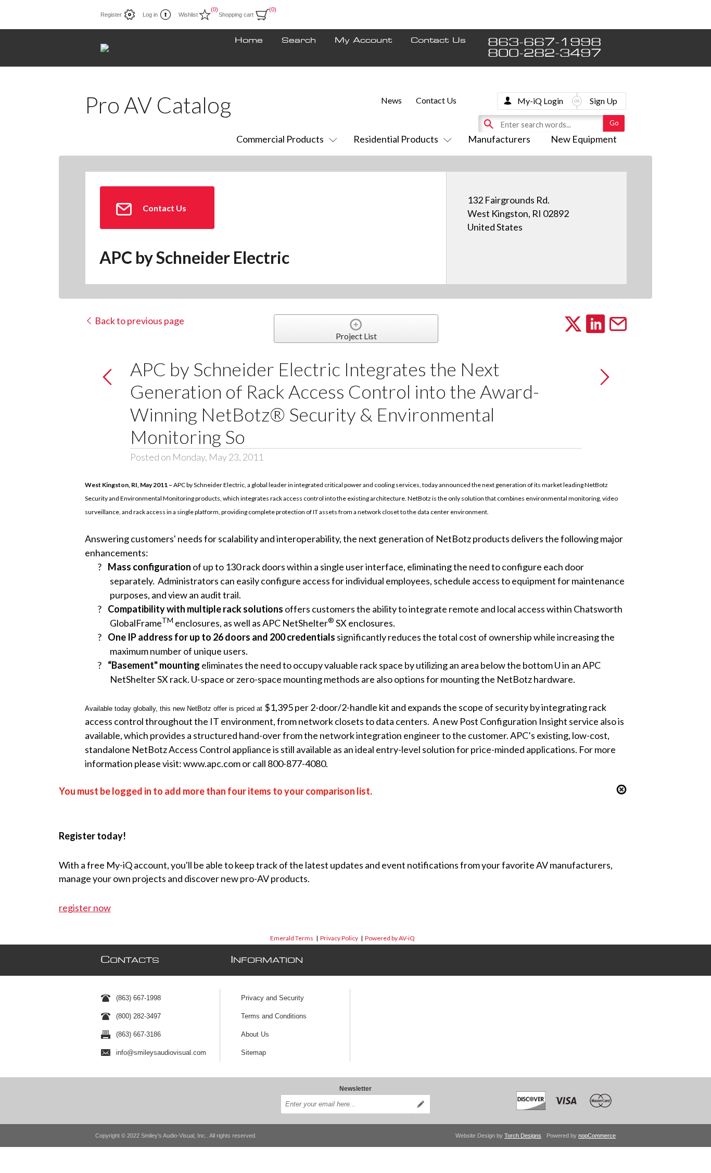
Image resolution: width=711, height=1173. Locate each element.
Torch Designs (522, 1135)
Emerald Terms (291, 938)
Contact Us (438, 40)
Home (249, 40)
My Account (363, 40)
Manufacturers (499, 139)
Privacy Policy (339, 938)
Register (111, 14)
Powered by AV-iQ (390, 938)
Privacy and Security (272, 998)
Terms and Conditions (274, 1016)
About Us (255, 1034)
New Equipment (584, 139)
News (391, 100)
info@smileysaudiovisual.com (161, 1052)
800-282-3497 (544, 53)
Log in (150, 14)
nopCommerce (597, 1135)
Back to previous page (138, 320)
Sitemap (253, 1052)
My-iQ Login (540, 101)
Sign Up (603, 101)
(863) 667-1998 (138, 998)
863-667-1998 (544, 42)
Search (299, 40)
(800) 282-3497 (138, 1016)
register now (85, 907)
